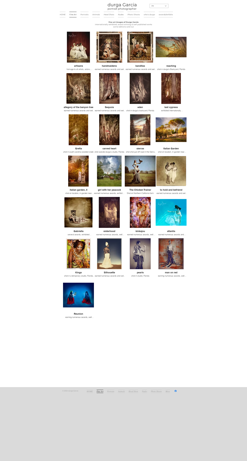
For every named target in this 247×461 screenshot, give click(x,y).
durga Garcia (122, 4)
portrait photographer (122, 8)
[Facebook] (175, 391)
